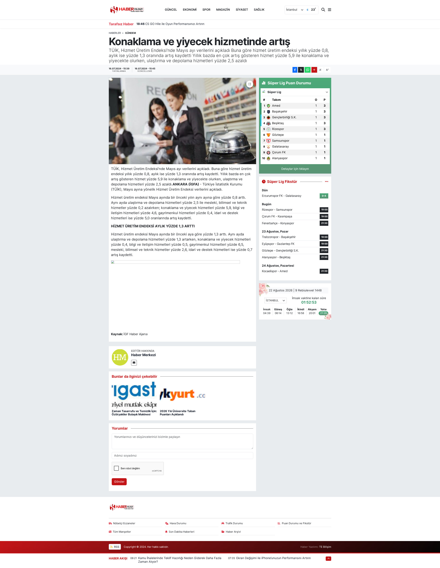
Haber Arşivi (233, 531)
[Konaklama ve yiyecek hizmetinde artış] (182, 121)
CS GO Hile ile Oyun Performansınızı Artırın (170, 24)
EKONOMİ (190, 9)
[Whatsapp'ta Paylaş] (308, 70)
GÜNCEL (171, 9)
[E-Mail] (134, 363)
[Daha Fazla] (314, 70)
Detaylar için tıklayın (295, 169)
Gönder (119, 481)
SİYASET (242, 9)
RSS (116, 546)
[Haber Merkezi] (120, 357)
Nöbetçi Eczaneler (124, 523)
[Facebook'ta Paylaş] (295, 70)
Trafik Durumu (234, 523)
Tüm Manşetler (122, 531)
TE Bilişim (325, 546)
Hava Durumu (178, 523)
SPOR (206, 9)
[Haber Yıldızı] (127, 9)
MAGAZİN (223, 9)
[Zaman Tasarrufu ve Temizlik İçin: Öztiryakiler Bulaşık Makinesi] (134, 395)
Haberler (115, 32)
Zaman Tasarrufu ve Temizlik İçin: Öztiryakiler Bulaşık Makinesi (134, 412)
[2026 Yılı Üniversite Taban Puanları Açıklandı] (182, 395)
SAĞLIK (259, 9)
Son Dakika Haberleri (181, 531)
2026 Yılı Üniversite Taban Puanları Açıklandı (177, 412)
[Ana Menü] (328, 10)
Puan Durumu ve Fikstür (296, 523)
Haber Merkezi (143, 355)
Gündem (130, 32)
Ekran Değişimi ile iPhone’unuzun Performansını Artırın (273, 558)
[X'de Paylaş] (301, 70)
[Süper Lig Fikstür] (326, 181)
